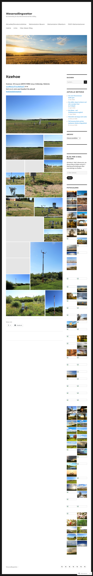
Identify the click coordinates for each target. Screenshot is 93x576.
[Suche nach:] (75, 82)
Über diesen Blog (26, 28)
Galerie (8, 28)
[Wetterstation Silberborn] (69, 566)
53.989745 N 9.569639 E (15, 86)
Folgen (70, 178)
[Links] (81, 566)
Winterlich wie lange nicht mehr (77, 117)
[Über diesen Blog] (84, 566)
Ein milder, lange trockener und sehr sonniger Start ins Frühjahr (77, 104)
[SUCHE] (85, 82)
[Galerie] (77, 566)
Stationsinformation (13, 91)
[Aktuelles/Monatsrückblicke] (61, 566)
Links (15, 28)
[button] (72, 194)
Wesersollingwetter (19, 13)
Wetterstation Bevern (37, 24)
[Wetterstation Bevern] (65, 566)
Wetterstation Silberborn (56, 24)
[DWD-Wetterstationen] (73, 566)
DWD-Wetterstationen (76, 24)
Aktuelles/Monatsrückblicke (16, 24)
